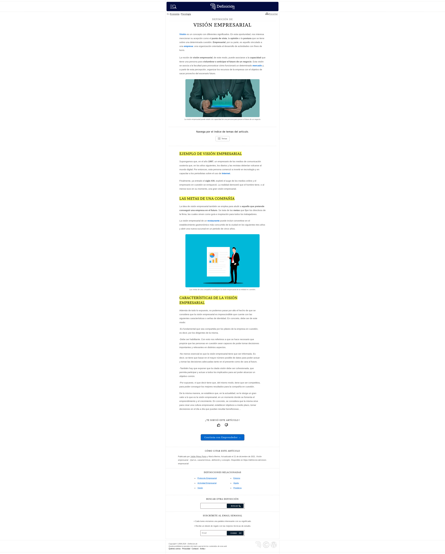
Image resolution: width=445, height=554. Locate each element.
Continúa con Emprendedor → (222, 437)
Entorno (236, 478)
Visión (200, 488)
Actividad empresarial (206, 483)
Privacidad (186, 549)
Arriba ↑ (203, 549)
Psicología (186, 14)
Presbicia (237, 488)
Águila (236, 483)
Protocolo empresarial (207, 478)
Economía (174, 14)
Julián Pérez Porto (198, 456)
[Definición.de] (222, 6)
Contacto (195, 549)
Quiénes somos (175, 549)
